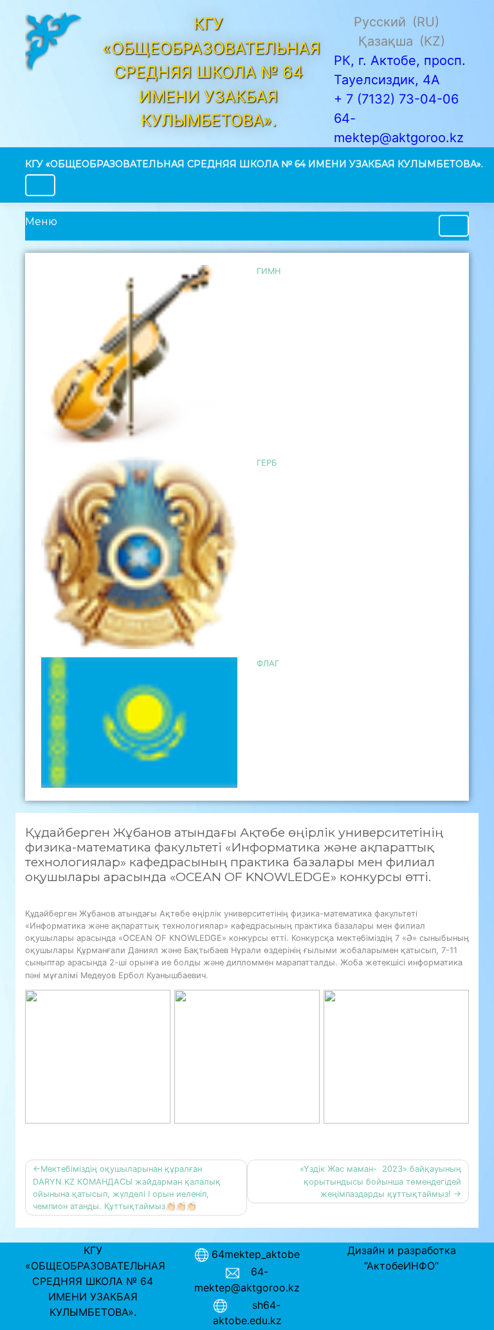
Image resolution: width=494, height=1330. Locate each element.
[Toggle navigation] (40, 185)
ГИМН (268, 271)
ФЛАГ (268, 663)
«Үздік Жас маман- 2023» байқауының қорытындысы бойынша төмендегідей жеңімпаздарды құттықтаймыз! (380, 1181)
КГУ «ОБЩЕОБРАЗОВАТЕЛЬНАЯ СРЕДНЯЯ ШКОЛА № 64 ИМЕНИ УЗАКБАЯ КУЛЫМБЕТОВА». (254, 164)
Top (463, 1299)
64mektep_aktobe (256, 1254)
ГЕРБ (267, 463)
